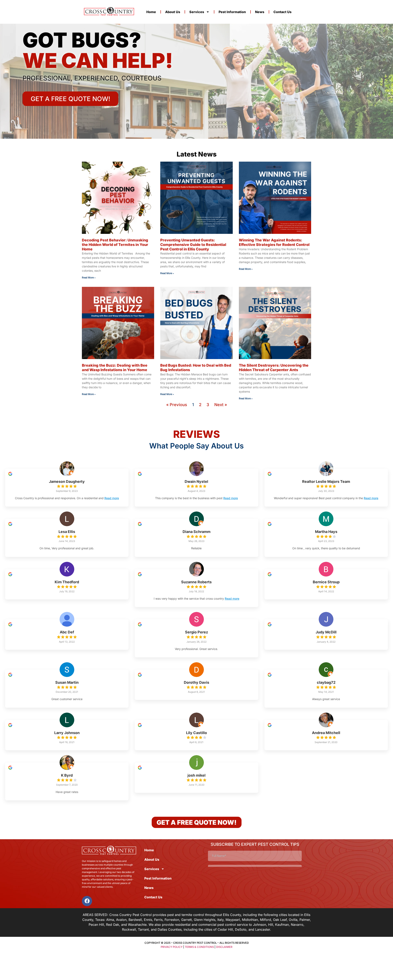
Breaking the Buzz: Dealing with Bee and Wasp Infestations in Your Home (114, 367)
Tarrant (143, 929)
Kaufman (282, 924)
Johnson (259, 924)
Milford (265, 920)
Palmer (304, 920)
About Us (172, 12)
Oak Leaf (280, 920)
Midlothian (250, 920)
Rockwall (129, 929)
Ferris (158, 920)
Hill (270, 924)
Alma (110, 920)
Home (151, 12)
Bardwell (135, 920)
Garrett (186, 920)
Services (196, 12)
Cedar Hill (225, 929)
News (259, 12)
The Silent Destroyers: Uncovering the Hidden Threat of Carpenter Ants (273, 367)
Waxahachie (137, 924)
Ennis (148, 920)
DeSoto (240, 929)
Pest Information (232, 12)
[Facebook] (87, 901)
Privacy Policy (172, 946)
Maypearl (233, 920)
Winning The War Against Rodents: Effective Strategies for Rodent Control (274, 242)
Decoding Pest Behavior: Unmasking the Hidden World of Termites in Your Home (115, 244)
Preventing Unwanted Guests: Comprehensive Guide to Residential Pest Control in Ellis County (193, 244)
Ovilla (293, 920)
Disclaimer (224, 946)
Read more (111, 498)
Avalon (121, 920)
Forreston (172, 920)
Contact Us (282, 12)
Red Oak (112, 924)
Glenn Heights (204, 920)
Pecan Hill (96, 924)
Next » (220, 404)
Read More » (89, 277)
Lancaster (262, 929)
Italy (220, 920)
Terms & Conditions (199, 946)
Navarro (297, 924)
